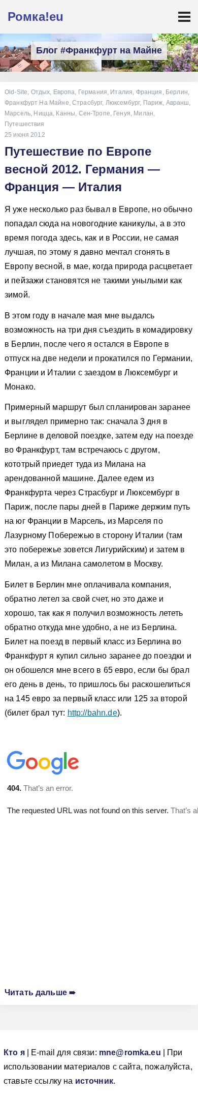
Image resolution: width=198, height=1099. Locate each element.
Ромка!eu (35, 16)
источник (94, 1081)
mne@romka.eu (130, 1052)
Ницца (43, 113)
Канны (65, 113)
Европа (64, 92)
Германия (92, 92)
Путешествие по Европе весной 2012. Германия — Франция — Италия (82, 169)
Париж (153, 102)
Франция (149, 92)
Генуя (121, 113)
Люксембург (123, 102)
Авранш (177, 102)
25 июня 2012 (25, 134)
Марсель (17, 113)
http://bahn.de (92, 712)
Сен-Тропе (94, 113)
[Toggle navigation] (184, 16)
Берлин (177, 92)
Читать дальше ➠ (40, 992)
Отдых (40, 92)
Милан (143, 113)
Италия (121, 92)
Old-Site (16, 92)
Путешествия (25, 124)
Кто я (14, 1052)
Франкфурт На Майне (37, 102)
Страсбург (87, 102)
